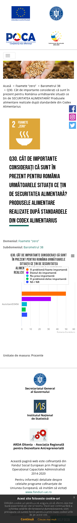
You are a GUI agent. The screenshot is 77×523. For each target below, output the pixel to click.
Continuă (27, 519)
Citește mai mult (47, 519)
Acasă (7, 86)
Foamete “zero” (26, 86)
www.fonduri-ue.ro (38, 492)
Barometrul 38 (50, 86)
